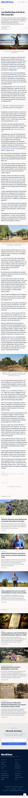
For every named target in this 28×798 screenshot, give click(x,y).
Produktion (4, 551)
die (19, 146)
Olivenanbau (21, 473)
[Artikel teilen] (26, 28)
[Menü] (26, 2)
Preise (16, 762)
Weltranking (17, 775)
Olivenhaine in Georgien (15, 179)
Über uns (8, 788)
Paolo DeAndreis (6, 26)
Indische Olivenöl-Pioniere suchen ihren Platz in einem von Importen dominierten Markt (13, 555)
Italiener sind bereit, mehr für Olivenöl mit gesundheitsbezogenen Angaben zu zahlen (14, 634)
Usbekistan (13, 337)
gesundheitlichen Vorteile (8, 148)
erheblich (7, 119)
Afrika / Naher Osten (6, 665)
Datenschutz (5, 790)
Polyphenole (3, 762)
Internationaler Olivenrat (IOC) (9, 473)
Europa (3, 631)
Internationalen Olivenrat (15, 68)
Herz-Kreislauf (4, 766)
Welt (2, 517)
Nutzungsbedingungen (13, 790)
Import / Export (18, 766)
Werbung (19, 788)
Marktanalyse (17, 773)
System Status (22, 790)
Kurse (16, 779)
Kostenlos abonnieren (14, 743)
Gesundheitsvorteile (5, 775)
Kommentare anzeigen (15, 486)
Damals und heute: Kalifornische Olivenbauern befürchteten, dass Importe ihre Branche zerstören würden (13, 704)
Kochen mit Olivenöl (5, 777)
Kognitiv (2, 767)
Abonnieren (14, 788)
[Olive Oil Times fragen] (24, 794)
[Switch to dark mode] (21, 2)
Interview (8, 390)
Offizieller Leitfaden (19, 777)
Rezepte (2, 779)
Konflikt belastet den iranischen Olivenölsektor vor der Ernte (10, 668)
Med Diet (3, 764)
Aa (9, 29)
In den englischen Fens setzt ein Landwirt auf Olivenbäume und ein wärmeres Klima (13, 592)
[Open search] (19, 2)
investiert (15, 121)
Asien (2, 8)
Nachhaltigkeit (18, 767)
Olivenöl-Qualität (4, 773)
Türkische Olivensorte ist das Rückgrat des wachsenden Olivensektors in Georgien (14, 520)
